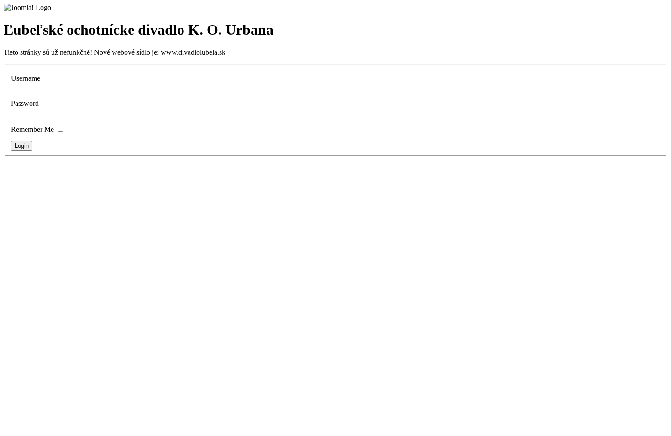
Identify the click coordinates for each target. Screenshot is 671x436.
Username (25, 78)
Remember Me (32, 129)
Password (25, 103)
